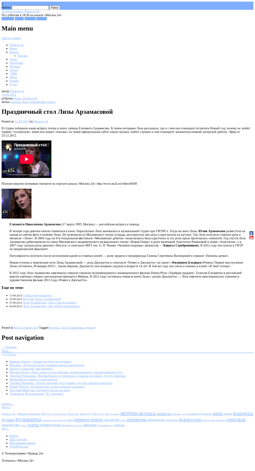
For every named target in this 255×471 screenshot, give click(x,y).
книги (228, 414)
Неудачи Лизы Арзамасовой (42, 299)
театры (33, 424)
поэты (123, 420)
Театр (13, 59)
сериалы (221, 420)
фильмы (90, 425)
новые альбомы (58, 420)
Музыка (15, 66)
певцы (51, 102)
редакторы (172, 420)
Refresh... (8, 404)
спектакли (236, 419)
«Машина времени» (29, 413)
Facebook (8, 18)
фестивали (66, 425)
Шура (101, 414)
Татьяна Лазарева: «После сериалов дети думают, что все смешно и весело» (61, 383)
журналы (206, 413)
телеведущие (50, 425)
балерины (176, 414)
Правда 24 (17, 45)
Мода (13, 77)
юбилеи (119, 425)
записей (18, 439)
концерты (243, 413)
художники (103, 425)
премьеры (137, 419)
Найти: (6, 7)
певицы (81, 419)
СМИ (13, 73)
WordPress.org (19, 446)
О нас (13, 84)
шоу (111, 425)
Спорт (14, 70)
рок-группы (208, 420)
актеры (15, 102)
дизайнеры (193, 413)
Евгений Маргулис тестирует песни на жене (40, 390)
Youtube (41, 18)
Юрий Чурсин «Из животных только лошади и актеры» (47, 386)
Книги (14, 52)
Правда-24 (17, 91)
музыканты (28, 419)
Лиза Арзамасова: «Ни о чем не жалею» (50, 302)
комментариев (22, 443)
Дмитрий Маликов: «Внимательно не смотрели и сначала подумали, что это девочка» (68, 376)
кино (218, 413)
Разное (14, 80)
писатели (111, 420)
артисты (164, 413)
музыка (8, 419)
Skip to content (11, 38)
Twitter (19, 18)
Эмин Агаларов (112, 414)
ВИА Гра (46, 414)
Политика (16, 63)
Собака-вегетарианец (37, 295)
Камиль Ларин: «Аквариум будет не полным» (41, 361)
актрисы (147, 413)
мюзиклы (46, 420)
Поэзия (22, 55)
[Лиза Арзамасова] (16, 217)
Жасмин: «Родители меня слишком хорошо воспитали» (47, 365)
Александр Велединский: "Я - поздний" (37, 393)
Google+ (30, 18)
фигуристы (78, 425)
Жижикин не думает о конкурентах (34, 379)
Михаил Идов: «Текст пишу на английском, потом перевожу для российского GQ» (66, 372)
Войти (14, 436)
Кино (13, 48)
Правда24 (73, 413)
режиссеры (190, 419)
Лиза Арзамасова (33, 102)
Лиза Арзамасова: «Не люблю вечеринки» (51, 306)
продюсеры (156, 420)
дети (183, 414)
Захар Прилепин (59, 414)
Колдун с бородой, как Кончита (31, 368)
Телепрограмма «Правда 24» (21, 11)
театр (23, 425)
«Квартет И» (9, 413)
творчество (11, 425)
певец (69, 420)
